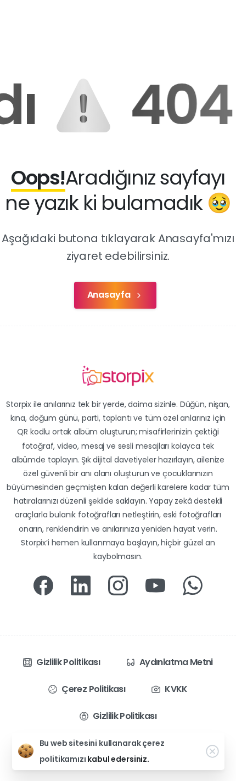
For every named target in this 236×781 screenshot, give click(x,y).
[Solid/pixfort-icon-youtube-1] (155, 584)
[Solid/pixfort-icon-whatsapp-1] (192, 584)
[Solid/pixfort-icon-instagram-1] (118, 584)
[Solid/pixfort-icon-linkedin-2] (80, 584)
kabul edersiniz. (118, 759)
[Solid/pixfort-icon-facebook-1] (43, 584)
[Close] (212, 751)
